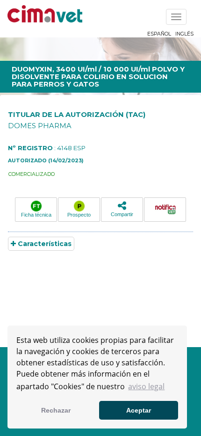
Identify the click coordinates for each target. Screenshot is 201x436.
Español (159, 34)
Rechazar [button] (56, 410)
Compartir (122, 214)
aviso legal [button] (146, 386)
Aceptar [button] (138, 410)
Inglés (184, 34)
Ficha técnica (36, 215)
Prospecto (79, 215)
